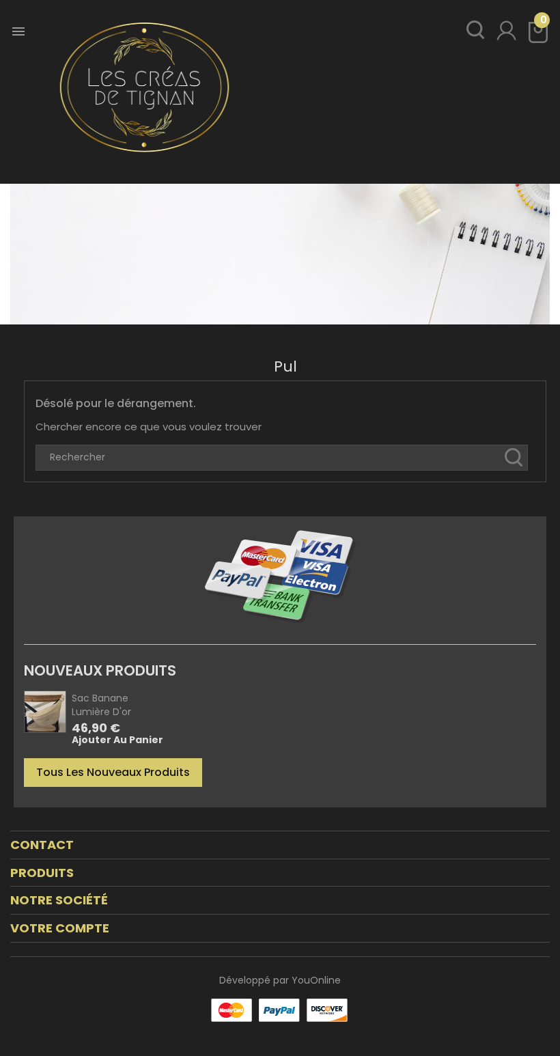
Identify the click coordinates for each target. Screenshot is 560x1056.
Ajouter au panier (117, 740)
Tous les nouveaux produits (113, 772)
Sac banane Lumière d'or (101, 705)
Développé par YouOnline (280, 980)
